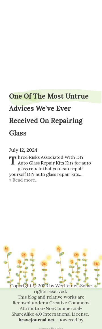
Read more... (25, 180)
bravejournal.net (37, 319)
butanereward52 (51, 19)
